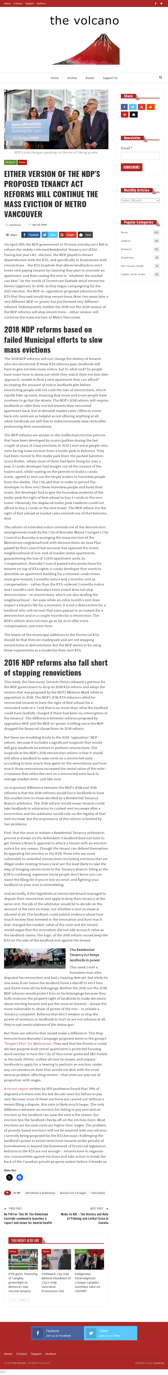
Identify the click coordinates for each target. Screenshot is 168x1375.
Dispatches (127, 257)
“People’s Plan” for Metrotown (28, 1044)
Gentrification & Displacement (40, 1192)
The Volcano (19, 1362)
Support (29, 3)
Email (126, 148)
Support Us (110, 78)
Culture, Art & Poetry (133, 274)
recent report (17, 1089)
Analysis (10, 162)
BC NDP (17, 1192)
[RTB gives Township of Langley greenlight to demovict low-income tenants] (23, 1259)
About (7, 3)
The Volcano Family (132, 266)
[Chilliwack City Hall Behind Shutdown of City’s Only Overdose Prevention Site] (56, 1259)
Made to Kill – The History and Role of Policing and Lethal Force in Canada (84, 1218)
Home (55, 78)
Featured (126, 249)
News (22, 162)
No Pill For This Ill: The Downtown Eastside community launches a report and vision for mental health (28, 1218)
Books (90, 78)
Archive (72, 78)
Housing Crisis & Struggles (73, 1192)
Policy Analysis (98, 1192)
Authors (41, 3)
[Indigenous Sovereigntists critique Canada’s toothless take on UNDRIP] (89, 1259)
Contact (18, 3)
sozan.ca (159, 1362)
